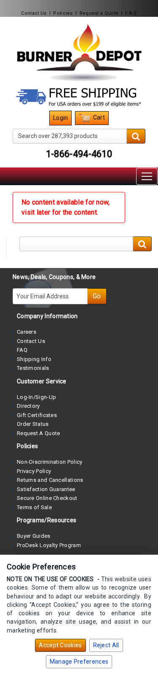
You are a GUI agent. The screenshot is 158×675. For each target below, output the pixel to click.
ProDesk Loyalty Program (49, 545)
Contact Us (33, 13)
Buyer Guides (34, 536)
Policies (62, 13)
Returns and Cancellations (50, 480)
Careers (26, 332)
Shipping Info (34, 359)
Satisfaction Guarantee (46, 489)
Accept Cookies (60, 645)
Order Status (33, 424)
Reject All (106, 645)
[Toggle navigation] (147, 176)
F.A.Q (131, 13)
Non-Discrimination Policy (50, 462)
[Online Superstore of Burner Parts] (79, 52)
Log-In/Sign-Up (36, 397)
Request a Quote (99, 13)
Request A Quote (38, 433)
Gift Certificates (37, 415)
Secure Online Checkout (47, 498)
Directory (28, 406)
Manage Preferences (79, 661)
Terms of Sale (34, 507)
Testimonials (33, 368)
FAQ (22, 350)
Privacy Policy (34, 471)
